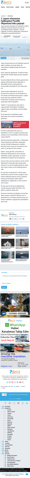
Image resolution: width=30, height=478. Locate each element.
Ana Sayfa (7, 406)
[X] (10, 382)
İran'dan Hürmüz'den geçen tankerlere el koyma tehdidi (22, 236)
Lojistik (17, 7)
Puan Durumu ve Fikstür (13, 460)
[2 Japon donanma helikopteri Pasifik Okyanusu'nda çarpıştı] (15, 47)
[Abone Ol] (25, 58)
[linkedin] (27, 403)
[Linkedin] (20, 219)
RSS (5, 394)
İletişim (23, 386)
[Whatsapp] (23, 382)
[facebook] (5, 403)
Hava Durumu (10, 457)
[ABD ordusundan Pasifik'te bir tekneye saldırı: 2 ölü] (7, 242)
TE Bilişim (18, 398)
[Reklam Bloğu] (15, 305)
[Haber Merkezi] (4, 215)
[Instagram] (18, 219)
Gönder (4, 287)
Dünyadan (10, 16)
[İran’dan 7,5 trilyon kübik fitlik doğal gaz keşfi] (22, 242)
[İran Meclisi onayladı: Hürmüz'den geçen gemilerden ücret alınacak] (7, 254)
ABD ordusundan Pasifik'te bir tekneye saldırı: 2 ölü (7, 248)
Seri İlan (7, 446)
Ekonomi (9, 422)
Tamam (25, 470)
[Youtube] (23, 219)
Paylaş (4, 58)
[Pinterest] (12, 382)
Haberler (3, 16)
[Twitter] (15, 219)
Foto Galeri (5, 386)
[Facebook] (13, 219)
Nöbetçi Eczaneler (12, 455)
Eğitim (9, 425)
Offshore (9, 432)
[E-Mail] (10, 219)
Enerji (8, 420)
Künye (3, 388)
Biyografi (7, 448)
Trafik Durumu (11, 459)
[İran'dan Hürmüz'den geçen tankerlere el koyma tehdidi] (22, 230)
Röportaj (9, 424)
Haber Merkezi (13, 214)
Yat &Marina (10, 431)
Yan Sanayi (10, 418)
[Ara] (26, 2)
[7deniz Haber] (6, 2)
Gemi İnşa (10, 417)
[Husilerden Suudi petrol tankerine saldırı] (7, 230)
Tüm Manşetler (11, 462)
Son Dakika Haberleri (12, 464)
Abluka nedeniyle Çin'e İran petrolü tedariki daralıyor (22, 260)
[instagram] (14, 403)
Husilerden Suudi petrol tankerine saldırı (6, 236)
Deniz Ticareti (10, 7)
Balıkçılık (9, 429)
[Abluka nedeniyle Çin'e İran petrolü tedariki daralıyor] (22, 254)
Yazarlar (17, 386)
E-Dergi (9, 436)
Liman (22, 7)
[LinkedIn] (17, 382)
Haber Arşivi (10, 466)
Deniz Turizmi (11, 427)
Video (11, 386)
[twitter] (10, 403)
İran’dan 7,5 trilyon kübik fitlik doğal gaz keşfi (22, 248)
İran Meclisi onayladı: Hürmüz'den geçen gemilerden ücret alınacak (7, 260)
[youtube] (18, 403)
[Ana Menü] (28, 2)
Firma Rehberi (9, 445)
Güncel (3, 7)
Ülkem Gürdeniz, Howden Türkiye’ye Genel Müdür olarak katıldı (14, 474)
